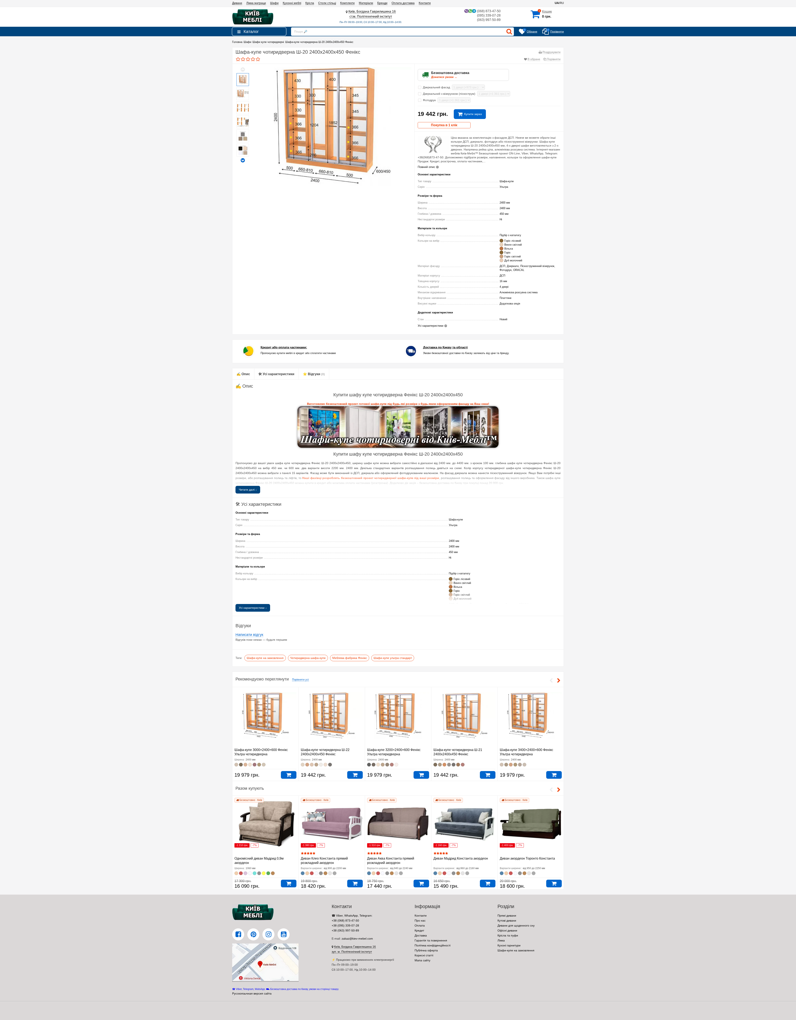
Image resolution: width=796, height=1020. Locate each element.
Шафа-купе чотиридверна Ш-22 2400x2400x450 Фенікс (325, 752)
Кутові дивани (507, 920)
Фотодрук (430, 100)
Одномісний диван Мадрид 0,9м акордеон (259, 861)
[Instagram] (268, 934)
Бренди (382, 3)
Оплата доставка (403, 3)
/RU (559, 3)
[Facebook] (238, 934)
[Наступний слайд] (242, 160)
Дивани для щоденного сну (516, 925)
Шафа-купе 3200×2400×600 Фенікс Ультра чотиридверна (394, 752)
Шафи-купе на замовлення (265, 658)
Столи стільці (327, 3)
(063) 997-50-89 (489, 20)
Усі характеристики (430, 325)
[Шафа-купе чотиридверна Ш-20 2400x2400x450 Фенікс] (243, 79)
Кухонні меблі (292, 3)
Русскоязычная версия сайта (252, 993)
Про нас (420, 920)
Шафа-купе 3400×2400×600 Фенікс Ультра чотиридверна (526, 752)
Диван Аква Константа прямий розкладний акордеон (390, 861)
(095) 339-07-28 (489, 15)
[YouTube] (284, 934)
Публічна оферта (426, 950)
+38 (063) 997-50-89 (345, 930)
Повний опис (426, 167)
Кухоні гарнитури (509, 945)
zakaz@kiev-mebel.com (357, 938)
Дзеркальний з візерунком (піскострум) (449, 93)
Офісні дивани (507, 930)
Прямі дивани (507, 915)
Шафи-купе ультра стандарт (393, 658)
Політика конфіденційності (432, 945)
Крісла (309, 3)
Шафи (274, 3)
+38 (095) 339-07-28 (345, 925)
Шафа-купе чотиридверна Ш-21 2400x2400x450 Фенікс (457, 752)
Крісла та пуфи (508, 935)
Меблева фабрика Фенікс (349, 658)
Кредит (419, 930)
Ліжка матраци (256, 3)
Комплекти (347, 3)
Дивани (237, 3)
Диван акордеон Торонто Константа (527, 858)
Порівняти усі (300, 679)
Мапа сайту (422, 960)
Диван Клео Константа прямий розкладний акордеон (324, 861)
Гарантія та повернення (431, 940)
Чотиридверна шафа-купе (308, 658)
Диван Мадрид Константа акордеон (460, 858)
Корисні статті (424, 955)
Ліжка (501, 940)
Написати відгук (249, 635)
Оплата (420, 925)
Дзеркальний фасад (437, 87)
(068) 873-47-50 (489, 11)
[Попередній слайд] (242, 69)
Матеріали (366, 3)
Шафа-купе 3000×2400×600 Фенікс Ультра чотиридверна (261, 752)
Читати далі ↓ (248, 489)
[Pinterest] (253, 934)
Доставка (421, 935)
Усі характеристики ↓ (253, 607)
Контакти (425, 3)
